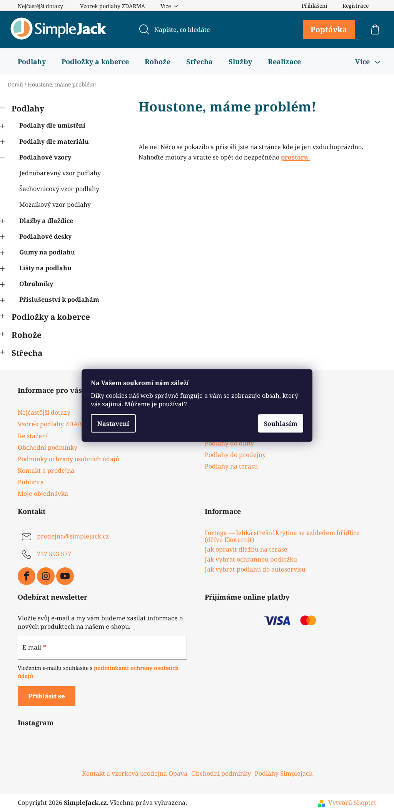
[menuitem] (31, 61)
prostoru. (295, 157)
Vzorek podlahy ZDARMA (112, 6)
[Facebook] (26, 576)
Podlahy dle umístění (52, 125)
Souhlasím (280, 423)
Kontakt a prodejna (46, 470)
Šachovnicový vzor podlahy (59, 188)
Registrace (355, 5)
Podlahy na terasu (231, 466)
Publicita (31, 482)
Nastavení (113, 423)
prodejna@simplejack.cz (73, 536)
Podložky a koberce (51, 316)
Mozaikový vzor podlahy (55, 204)
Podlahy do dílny (229, 443)
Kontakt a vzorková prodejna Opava (134, 773)
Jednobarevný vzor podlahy (60, 173)
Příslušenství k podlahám (59, 299)
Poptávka (329, 29)
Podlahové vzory (45, 157)
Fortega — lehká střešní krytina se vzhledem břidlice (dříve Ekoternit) (282, 536)
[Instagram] (46, 576)
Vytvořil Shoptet (352, 802)
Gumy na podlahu (47, 252)
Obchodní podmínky (47, 447)
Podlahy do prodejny (235, 454)
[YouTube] (65, 576)
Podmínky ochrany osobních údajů (68, 459)
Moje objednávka (43, 493)
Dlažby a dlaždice (46, 220)
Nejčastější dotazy (40, 6)
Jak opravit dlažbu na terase (246, 549)
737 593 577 (54, 554)
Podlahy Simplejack (283, 773)
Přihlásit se (46, 696)
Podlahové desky (45, 236)
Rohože (27, 334)
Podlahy (28, 108)
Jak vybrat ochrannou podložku (251, 559)
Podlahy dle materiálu (54, 141)
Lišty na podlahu (45, 268)
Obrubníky (36, 283)
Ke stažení (33, 436)
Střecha (27, 352)
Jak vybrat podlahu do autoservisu (255, 569)
